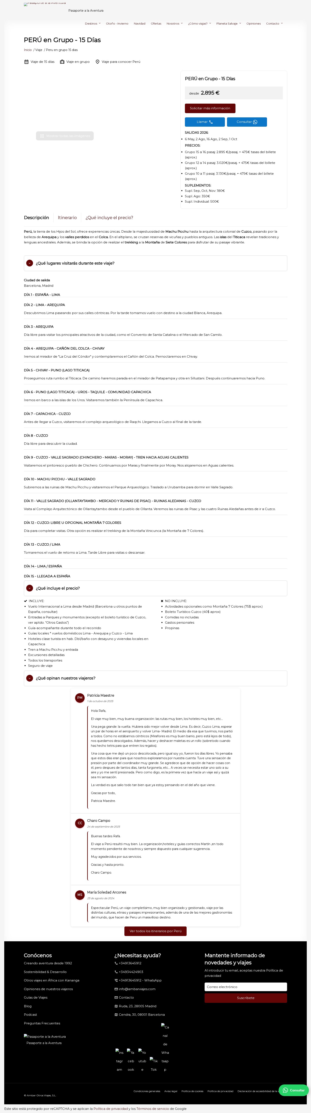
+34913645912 (130, 963)
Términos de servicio (152, 1109)
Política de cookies (192, 1091)
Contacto (272, 23)
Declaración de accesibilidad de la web (260, 1091)
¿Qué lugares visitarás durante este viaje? (75, 263)
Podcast (30, 1015)
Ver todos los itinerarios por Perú (156, 931)
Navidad (139, 23)
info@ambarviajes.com (137, 989)
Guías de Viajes (35, 997)
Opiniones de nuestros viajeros (48, 989)
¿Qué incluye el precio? (109, 217)
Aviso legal (170, 1091)
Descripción (36, 217)
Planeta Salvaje (227, 23)
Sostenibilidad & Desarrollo (45, 972)
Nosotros (173, 23)
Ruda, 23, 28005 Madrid (137, 1006)
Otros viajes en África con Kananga (51, 980)
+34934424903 (131, 972)
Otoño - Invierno (117, 23)
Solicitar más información (210, 108)
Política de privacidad (220, 1091)
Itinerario (67, 217)
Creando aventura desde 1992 (48, 963)
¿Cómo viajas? (198, 23)
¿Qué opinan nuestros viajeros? (65, 678)
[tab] (155, 263)
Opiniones (253, 23)
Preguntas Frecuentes (42, 1023)
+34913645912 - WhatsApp (140, 980)
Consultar (297, 1090)
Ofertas (156, 23)
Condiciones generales (146, 1091)
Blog (28, 1006)
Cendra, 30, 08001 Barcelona (142, 1015)
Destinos (91, 23)
